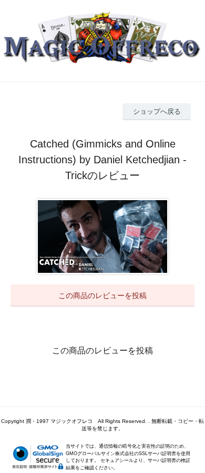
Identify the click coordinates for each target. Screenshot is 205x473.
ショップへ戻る (157, 111)
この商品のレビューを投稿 (102, 295)
